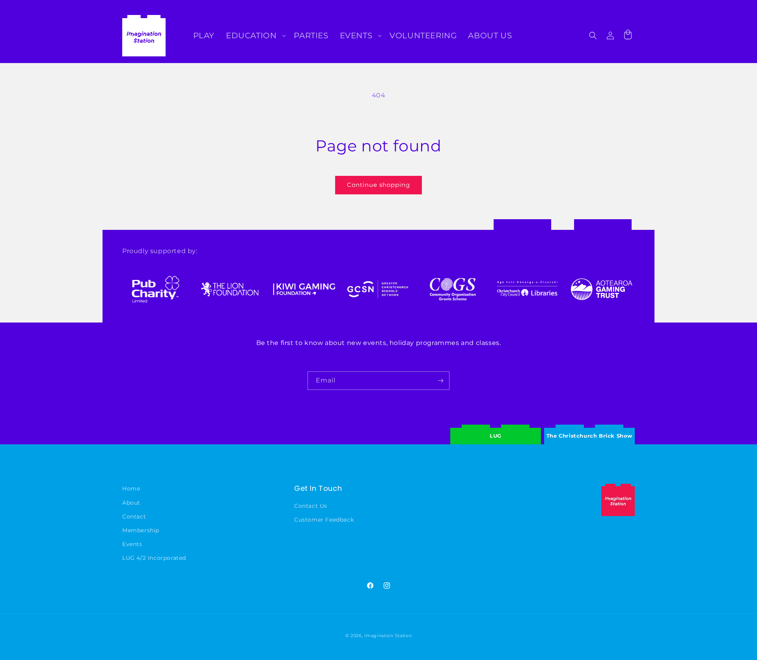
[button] (255, 35)
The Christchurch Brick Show (589, 430)
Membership (140, 530)
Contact (134, 516)
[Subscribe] (440, 380)
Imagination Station (388, 635)
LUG (496, 436)
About (131, 502)
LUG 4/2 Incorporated (154, 557)
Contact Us (310, 505)
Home (131, 488)
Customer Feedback (324, 519)
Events (132, 544)
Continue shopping (378, 184)
